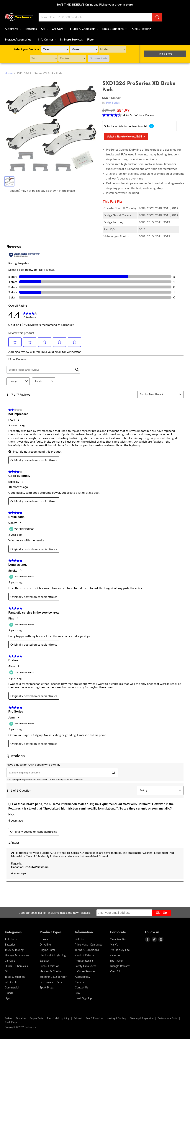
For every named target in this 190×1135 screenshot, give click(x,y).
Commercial (12, 987)
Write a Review (144, 115)
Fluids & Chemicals (83, 28)
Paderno (115, 955)
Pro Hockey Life (120, 949)
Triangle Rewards (120, 966)
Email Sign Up (83, 998)
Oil (43, 28)
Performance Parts (51, 982)
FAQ (77, 992)
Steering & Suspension (53, 976)
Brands (9, 992)
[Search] (157, 17)
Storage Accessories (18, 39)
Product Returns (84, 955)
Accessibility (82, 976)
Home (8, 73)
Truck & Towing (141, 28)
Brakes (44, 939)
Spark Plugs (47, 987)
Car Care (58, 28)
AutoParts (12, 28)
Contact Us (81, 987)
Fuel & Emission (49, 966)
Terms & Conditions (87, 949)
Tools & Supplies (113, 28)
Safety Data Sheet (85, 966)
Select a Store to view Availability (126, 136)
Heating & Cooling (51, 971)
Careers (79, 982)
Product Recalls (84, 960)
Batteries (31, 28)
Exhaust (44, 960)
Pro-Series (113, 102)
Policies (79, 939)
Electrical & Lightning (53, 955)
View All (115, 971)
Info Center (46, 39)
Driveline (45, 944)
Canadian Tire (118, 939)
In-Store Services (71, 39)
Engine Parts (47, 949)
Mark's (114, 944)
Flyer (90, 39)
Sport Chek (116, 960)
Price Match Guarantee (88, 944)
